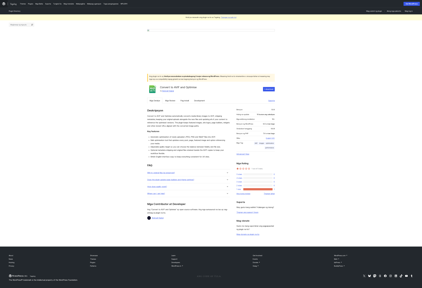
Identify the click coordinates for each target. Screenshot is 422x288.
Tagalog (32, 276)
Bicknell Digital (168, 91)
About (11, 255)
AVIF (256, 143)
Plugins (92, 262)
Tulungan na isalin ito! (228, 17)
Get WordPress (412, 4)
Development (199, 101)
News (11, 259)
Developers (175, 262)
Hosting (11, 262)
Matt (336, 259)
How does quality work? (157, 187)
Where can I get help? (156, 194)
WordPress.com (340, 255)
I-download (268, 89)
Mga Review (170, 101)
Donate (256, 262)
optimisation (270, 143)
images (261, 143)
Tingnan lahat (269, 194)
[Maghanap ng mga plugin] (32, 25)
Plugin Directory (14, 11)
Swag (256, 266)
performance (269, 148)
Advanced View (242, 154)
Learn (173, 255)
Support (174, 259)
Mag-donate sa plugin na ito (247, 234)
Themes (93, 259)
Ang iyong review (243, 194)
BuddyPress (339, 266)
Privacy (11, 266)
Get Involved (257, 255)
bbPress (338, 262)
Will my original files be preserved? (161, 173)
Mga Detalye (155, 101)
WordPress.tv (177, 266)
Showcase (94, 255)
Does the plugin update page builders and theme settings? (170, 180)
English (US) (270, 138)
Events (255, 259)
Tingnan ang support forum (247, 212)
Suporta (271, 101)
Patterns (93, 266)
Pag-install (184, 101)
